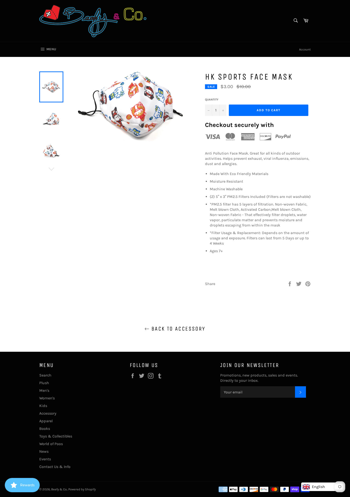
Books (44, 428)
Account (305, 49)
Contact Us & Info (54, 466)
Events (45, 459)
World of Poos (51, 444)
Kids (43, 405)
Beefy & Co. (59, 489)
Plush (44, 383)
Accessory (47, 413)
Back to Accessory (177, 328)
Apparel (46, 421)
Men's (44, 390)
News (44, 451)
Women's (47, 398)
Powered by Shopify (82, 489)
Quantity (211, 99)
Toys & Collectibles (55, 436)
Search (45, 375)
